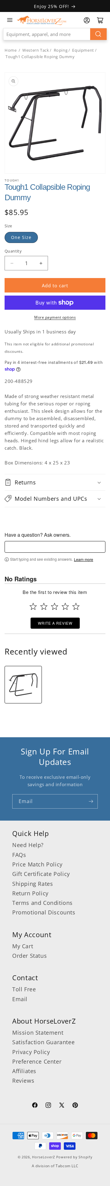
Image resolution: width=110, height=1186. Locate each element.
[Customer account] (87, 20)
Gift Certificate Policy (41, 874)
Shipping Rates (32, 883)
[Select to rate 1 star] (33, 606)
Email (20, 999)
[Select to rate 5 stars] (76, 606)
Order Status (29, 955)
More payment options (55, 317)
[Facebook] (35, 1106)
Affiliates (24, 1071)
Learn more (83, 559)
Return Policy (30, 893)
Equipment (83, 50)
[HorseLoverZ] (41, 20)
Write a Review (55, 623)
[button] (55, 482)
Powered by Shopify (74, 1157)
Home (10, 50)
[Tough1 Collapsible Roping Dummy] (23, 684)
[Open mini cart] (100, 20)
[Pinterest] (75, 1106)
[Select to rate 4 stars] (65, 606)
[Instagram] (48, 1106)
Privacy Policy (31, 1052)
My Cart (22, 946)
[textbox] (55, 547)
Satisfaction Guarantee (43, 1042)
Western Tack (35, 50)
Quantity (13, 251)
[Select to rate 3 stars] (54, 606)
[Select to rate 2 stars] (44, 606)
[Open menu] (9, 20)
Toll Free (24, 989)
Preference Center (36, 1061)
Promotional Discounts (43, 912)
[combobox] (55, 34)
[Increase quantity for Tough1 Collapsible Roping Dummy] (41, 263)
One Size (21, 237)
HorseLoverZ (43, 1157)
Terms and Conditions (42, 902)
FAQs (19, 854)
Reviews (23, 1080)
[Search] (98, 34)
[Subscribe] (90, 801)
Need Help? (28, 845)
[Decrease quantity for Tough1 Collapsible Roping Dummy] (12, 263)
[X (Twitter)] (61, 1106)
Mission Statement (37, 1032)
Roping (61, 50)
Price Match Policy (37, 864)
